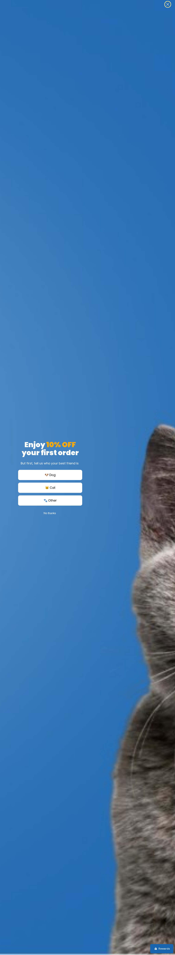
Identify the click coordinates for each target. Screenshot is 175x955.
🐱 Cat (50, 488)
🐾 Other (50, 500)
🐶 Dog (50, 475)
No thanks (50, 513)
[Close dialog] (168, 4)
